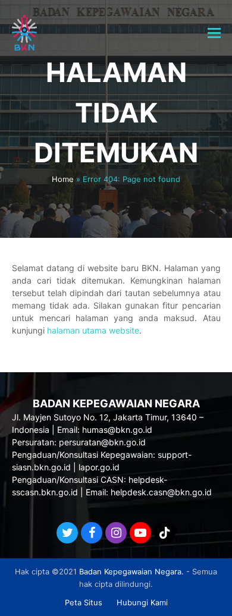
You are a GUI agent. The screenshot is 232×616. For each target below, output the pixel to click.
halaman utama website (93, 330)
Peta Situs (83, 602)
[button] (214, 33)
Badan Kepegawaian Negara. (131, 571)
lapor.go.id (99, 467)
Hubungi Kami (142, 602)
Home (63, 179)
